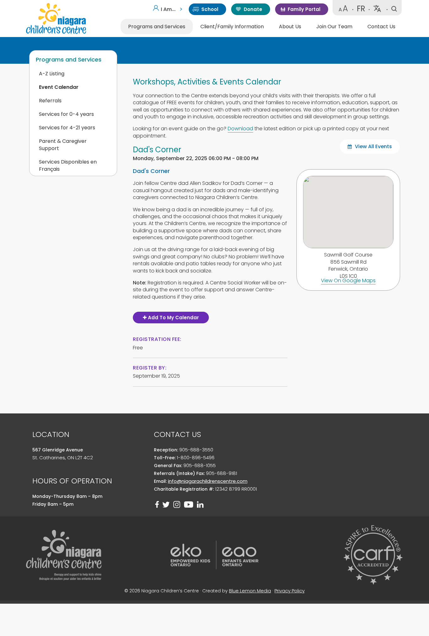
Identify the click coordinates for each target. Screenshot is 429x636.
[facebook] (157, 504)
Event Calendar (59, 87)
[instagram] (176, 504)
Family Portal (304, 9)
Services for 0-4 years (66, 114)
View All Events (373, 146)
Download (240, 128)
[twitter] (166, 504)
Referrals (50, 100)
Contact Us (381, 26)
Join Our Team (334, 26)
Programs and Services (156, 26)
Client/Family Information (232, 26)
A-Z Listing (51, 73)
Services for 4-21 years (67, 127)
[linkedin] (200, 504)
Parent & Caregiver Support (63, 144)
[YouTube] (188, 504)
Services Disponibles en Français (68, 165)
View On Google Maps (348, 280)
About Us (290, 26)
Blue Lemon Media (250, 590)
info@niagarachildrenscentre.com (207, 481)
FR (361, 8)
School (209, 9)
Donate (253, 9)
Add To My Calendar (173, 317)
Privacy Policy (289, 590)
